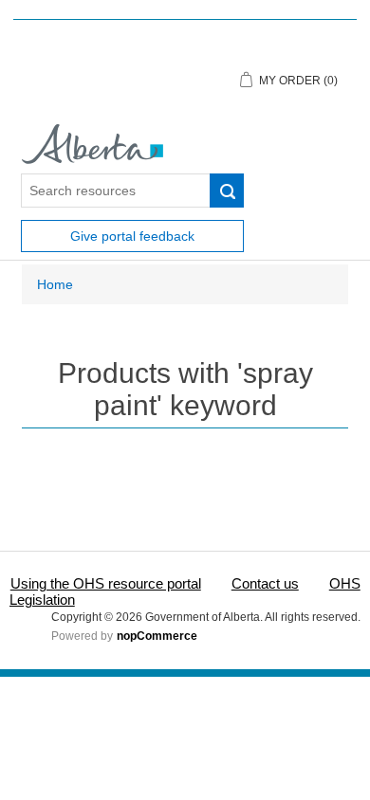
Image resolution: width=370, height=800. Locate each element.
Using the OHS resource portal (105, 583)
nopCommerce (157, 636)
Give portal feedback (132, 236)
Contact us (265, 583)
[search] (227, 190)
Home (55, 284)
